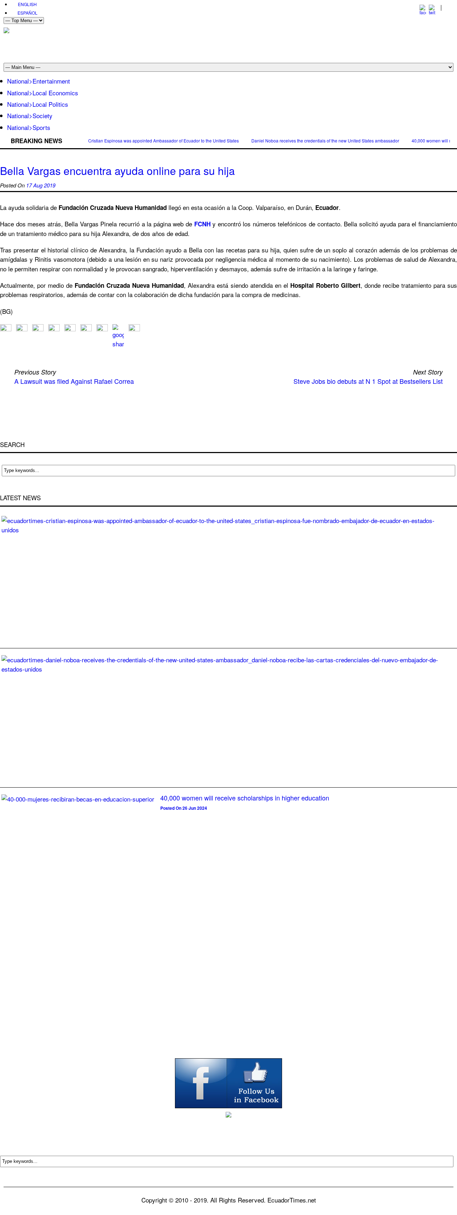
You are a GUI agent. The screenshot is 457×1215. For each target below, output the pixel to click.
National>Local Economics (42, 92)
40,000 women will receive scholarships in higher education (244, 797)
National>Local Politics (37, 104)
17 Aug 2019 (40, 185)
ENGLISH (27, 4)
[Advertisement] (323, 43)
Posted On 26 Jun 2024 (183, 808)
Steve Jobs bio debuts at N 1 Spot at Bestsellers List (368, 381)
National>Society (29, 115)
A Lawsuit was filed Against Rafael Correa (74, 381)
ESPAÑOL (27, 13)
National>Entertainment (38, 80)
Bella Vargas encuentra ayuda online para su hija (117, 170)
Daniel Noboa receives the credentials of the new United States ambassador (325, 140)
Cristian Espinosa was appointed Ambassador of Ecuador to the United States (163, 140)
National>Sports (28, 127)
